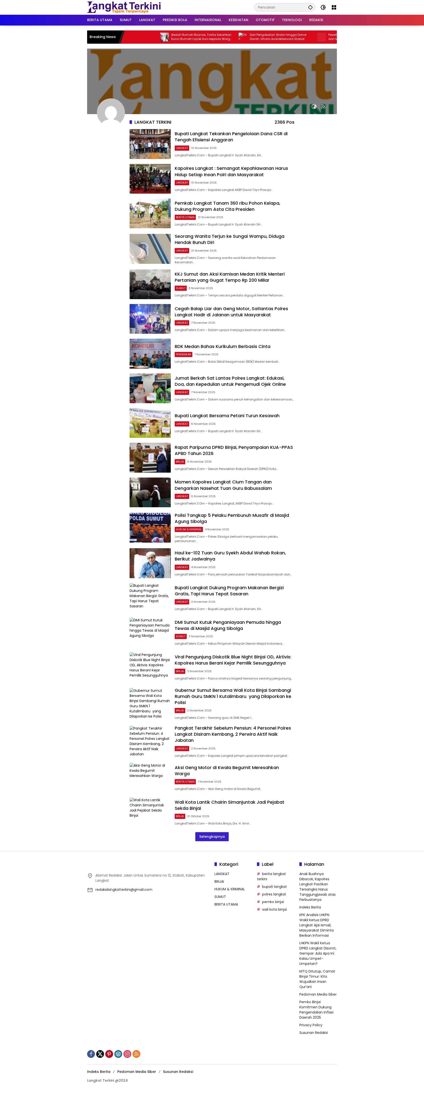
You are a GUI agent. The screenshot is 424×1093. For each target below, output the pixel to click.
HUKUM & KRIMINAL (189, 529)
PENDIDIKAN (183, 354)
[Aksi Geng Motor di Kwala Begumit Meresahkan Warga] (150, 778)
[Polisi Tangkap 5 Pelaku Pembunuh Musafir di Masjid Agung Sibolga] (150, 528)
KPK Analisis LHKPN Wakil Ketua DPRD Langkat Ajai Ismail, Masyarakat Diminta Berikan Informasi (316, 925)
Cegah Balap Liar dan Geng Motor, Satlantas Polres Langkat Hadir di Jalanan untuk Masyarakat (231, 312)
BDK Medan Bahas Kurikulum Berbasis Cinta (222, 346)
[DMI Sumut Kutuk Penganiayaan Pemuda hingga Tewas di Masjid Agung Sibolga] (150, 632)
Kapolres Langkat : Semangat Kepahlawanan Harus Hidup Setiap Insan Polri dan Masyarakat (231, 171)
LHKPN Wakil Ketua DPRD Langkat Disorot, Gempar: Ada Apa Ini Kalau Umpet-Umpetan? (317, 953)
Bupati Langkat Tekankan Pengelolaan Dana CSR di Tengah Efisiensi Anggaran (231, 137)
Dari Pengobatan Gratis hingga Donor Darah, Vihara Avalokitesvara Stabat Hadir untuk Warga (251, 37)
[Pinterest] (109, 1054)
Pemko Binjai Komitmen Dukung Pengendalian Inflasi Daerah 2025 (316, 1010)
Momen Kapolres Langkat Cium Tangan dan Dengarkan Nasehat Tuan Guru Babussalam (223, 485)
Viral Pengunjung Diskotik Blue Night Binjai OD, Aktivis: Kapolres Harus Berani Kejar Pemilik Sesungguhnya (233, 660)
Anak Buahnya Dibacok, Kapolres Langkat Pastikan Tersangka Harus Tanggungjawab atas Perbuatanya (317, 886)
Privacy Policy (310, 1025)
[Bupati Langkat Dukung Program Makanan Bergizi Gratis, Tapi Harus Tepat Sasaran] (150, 598)
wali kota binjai (274, 909)
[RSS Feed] (323, 106)
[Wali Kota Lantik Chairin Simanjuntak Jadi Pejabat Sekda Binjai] (150, 812)
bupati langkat (274, 886)
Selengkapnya (212, 836)
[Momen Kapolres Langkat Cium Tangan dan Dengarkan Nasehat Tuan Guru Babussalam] (150, 492)
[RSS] (136, 1054)
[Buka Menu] (334, 7)
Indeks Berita (310, 907)
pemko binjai (273, 901)
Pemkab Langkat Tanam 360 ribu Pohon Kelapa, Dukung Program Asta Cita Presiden (227, 206)
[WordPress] (118, 1054)
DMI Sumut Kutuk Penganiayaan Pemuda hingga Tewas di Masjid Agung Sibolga (228, 625)
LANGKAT (182, 148)
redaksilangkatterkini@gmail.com (123, 889)
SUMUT (181, 288)
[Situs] (314, 106)
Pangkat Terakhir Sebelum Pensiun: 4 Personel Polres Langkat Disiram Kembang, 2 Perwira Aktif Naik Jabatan (233, 734)
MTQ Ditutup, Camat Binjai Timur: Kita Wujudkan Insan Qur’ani (317, 979)
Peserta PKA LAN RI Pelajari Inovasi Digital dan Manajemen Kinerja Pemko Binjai (331, 37)
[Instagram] (127, 1054)
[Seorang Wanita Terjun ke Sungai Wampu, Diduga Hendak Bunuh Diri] (150, 249)
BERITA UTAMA (185, 217)
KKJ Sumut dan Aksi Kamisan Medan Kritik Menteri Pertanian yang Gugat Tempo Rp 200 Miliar (230, 277)
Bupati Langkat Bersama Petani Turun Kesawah (227, 416)
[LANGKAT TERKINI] (124, 7)
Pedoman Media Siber (318, 994)
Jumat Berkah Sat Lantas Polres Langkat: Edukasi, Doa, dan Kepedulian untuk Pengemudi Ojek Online (230, 381)
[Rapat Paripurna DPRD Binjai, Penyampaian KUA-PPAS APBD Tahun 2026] (150, 457)
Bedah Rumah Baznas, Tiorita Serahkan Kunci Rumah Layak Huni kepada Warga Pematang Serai (174, 37)
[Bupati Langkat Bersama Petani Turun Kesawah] (150, 423)
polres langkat (274, 894)
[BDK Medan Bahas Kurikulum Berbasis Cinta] (150, 353)
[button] (310, 7)
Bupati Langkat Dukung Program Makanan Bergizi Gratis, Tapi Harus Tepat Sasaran (229, 591)
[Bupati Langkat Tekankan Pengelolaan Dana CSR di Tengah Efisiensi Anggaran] (150, 144)
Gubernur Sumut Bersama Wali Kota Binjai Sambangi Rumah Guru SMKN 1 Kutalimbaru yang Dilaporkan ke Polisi (233, 696)
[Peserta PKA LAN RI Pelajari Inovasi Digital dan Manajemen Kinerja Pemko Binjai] (294, 37)
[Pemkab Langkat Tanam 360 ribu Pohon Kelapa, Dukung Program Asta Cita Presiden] (150, 213)
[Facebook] (91, 1054)
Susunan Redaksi (313, 1032)
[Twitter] (100, 1054)
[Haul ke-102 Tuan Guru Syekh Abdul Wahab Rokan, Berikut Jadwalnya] (150, 563)
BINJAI (180, 462)
